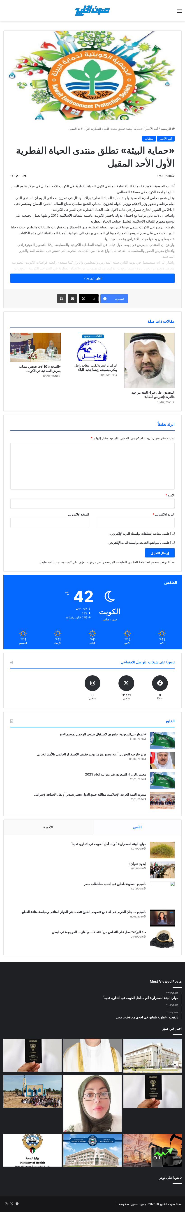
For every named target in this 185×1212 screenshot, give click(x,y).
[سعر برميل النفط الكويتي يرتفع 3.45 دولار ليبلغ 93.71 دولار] (152, 1150)
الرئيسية (166, 128)
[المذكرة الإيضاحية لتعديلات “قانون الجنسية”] (32, 1055)
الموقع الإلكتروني (78, 514)
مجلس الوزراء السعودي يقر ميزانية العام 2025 (115, 774)
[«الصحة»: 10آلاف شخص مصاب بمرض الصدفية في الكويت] (35, 347)
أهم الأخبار (151, 128)
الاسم (170, 495)
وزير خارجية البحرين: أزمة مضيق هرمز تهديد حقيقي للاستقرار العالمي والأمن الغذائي (91, 754)
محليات (149, 138)
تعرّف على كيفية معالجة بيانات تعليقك (62, 562)
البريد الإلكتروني (164, 514)
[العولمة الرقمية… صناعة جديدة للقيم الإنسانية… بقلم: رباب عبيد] (92, 1103)
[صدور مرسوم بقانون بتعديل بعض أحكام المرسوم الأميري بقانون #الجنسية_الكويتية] (152, 1091)
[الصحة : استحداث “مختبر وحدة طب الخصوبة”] (92, 1055)
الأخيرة (48, 827)
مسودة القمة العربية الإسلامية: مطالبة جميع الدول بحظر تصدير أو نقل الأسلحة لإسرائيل (90, 794)
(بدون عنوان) (137, 864)
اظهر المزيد (94, 278)
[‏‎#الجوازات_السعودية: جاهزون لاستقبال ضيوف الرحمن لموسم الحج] (162, 740)
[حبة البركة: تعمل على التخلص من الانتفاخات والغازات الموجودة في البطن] (162, 939)
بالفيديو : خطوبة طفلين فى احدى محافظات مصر (115, 884)
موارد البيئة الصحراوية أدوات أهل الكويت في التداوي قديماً (109, 844)
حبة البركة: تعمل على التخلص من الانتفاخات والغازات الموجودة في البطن (99, 932)
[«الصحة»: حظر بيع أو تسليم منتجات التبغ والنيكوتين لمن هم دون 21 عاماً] (32, 1150)
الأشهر (137, 827)
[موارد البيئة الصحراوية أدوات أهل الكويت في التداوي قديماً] (162, 850)
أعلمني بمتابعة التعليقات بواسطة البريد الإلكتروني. (140, 533)
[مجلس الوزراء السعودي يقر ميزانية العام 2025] (162, 780)
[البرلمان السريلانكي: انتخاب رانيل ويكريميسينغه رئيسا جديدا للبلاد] (92, 347)
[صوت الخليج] (92, 10)
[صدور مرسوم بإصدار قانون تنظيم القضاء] (152, 1056)
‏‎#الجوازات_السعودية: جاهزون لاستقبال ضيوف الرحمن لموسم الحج (103, 734)
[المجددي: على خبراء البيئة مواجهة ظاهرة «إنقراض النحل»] (149, 360)
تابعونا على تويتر (170, 1177)
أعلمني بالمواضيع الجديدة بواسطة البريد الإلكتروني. (139, 542)
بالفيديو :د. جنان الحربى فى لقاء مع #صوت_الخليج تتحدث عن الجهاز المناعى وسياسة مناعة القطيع (83, 912)
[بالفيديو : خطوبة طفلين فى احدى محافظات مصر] (162, 894)
